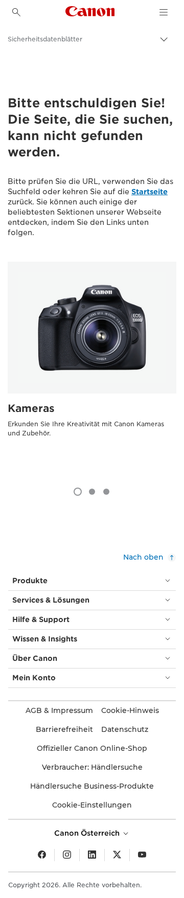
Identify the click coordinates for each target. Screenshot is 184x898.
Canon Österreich (88, 833)
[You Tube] (142, 855)
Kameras (31, 408)
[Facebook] (42, 855)
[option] (92, 369)
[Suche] (16, 12)
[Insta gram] (67, 855)
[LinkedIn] (92, 855)
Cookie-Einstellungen (92, 805)
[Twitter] (117, 855)
